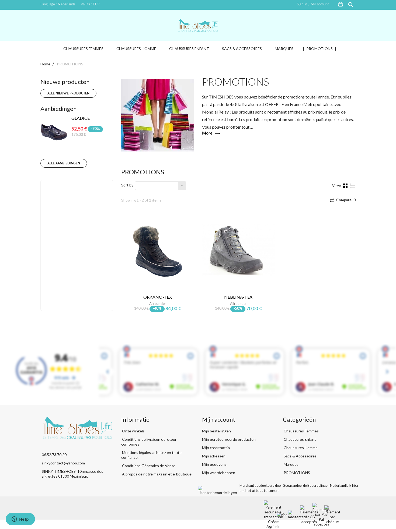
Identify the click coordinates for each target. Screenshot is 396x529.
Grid (346, 185)
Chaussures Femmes (83, 48)
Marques (284, 48)
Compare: (345, 200)
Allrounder (157, 303)
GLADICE (80, 118)
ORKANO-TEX (157, 296)
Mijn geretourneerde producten (229, 439)
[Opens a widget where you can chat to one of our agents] (20, 519)
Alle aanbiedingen (63, 163)
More (207, 133)
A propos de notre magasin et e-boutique (156, 474)
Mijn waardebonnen (218, 472)
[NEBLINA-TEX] (238, 251)
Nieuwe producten (64, 81)
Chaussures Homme (136, 48)
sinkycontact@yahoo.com (63, 463)
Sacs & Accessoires (242, 48)
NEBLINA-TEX (238, 296)
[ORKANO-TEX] (157, 251)
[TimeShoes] (198, 25)
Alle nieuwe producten (68, 93)
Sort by (127, 185)
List (352, 187)
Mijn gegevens (214, 464)
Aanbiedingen (58, 108)
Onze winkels (133, 431)
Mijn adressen (213, 456)
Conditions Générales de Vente (148, 465)
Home (45, 64)
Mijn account (218, 419)
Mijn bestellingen (216, 431)
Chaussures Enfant (189, 48)
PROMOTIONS (319, 48)
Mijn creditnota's (216, 447)
